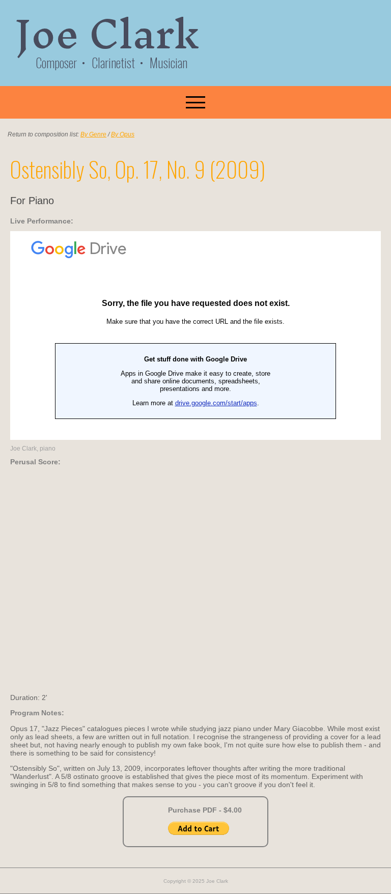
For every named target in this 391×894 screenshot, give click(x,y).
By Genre (93, 134)
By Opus (122, 134)
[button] (195, 102)
